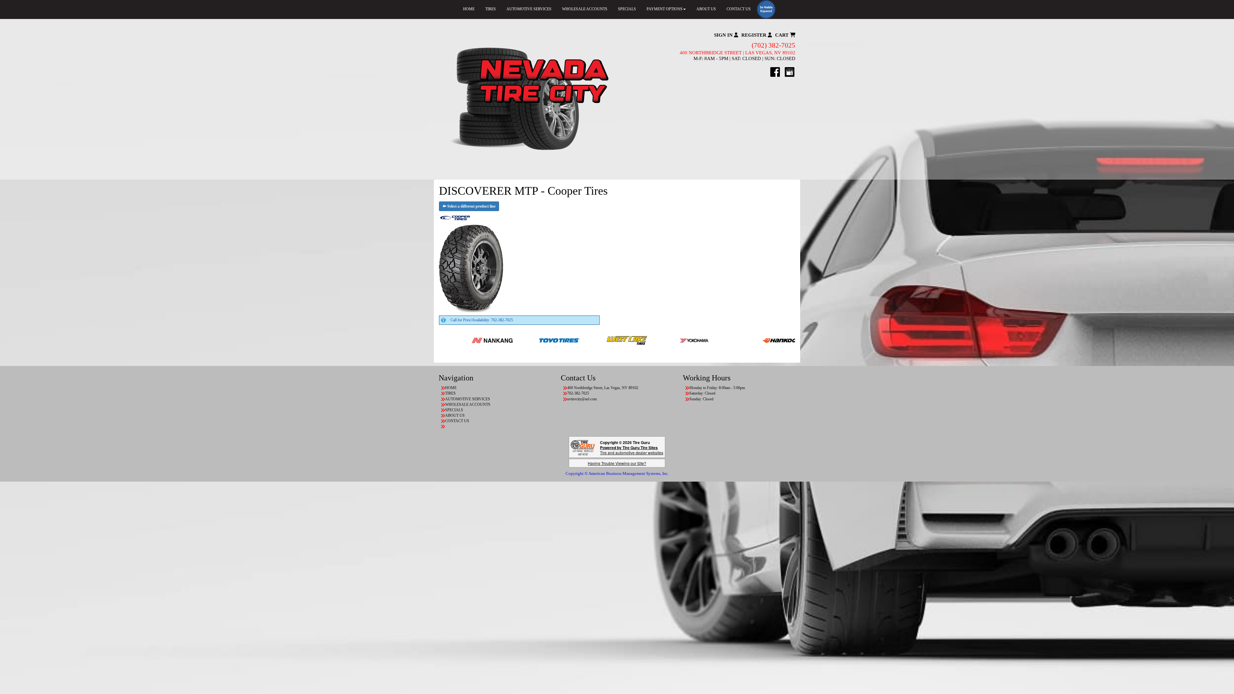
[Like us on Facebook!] (775, 71)
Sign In (724, 35)
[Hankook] (721, 340)
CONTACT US (739, 9)
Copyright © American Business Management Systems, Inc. (617, 473)
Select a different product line (471, 206)
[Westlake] (566, 340)
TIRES (490, 9)
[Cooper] (789, 340)
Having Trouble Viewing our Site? (617, 463)
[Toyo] (499, 340)
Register (754, 35)
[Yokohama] (634, 340)
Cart (782, 35)
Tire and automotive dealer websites (631, 450)
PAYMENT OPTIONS (665, 9)
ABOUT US (706, 9)
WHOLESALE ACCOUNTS (584, 9)
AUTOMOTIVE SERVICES (528, 9)
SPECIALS (627, 9)
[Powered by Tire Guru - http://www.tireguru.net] (583, 447)
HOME (469, 9)
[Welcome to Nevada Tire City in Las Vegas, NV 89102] (528, 99)
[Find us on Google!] (789, 71)
